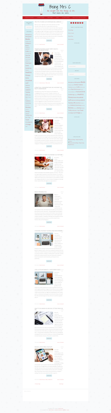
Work (49, 82)
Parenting (78, 105)
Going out (75, 94)
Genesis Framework (58, 409)
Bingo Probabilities (41, 192)
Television (82, 108)
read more (49, 40)
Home (74, 97)
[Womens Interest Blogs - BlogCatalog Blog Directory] (77, 144)
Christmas (70, 87)
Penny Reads (70, 39)
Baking (69, 82)
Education (78, 89)
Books (83, 82)
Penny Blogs (70, 30)
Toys (78, 110)
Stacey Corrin (60, 408)
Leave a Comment (60, 44)
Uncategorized (72, 113)
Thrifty (46, 82)
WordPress (64, 409)
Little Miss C (78, 103)
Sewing (79, 108)
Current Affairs (27, 53)
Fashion (72, 91)
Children (72, 84)
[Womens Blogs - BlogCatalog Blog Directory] (77, 141)
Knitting (78, 100)
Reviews (70, 108)
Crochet (81, 87)
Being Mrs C (55, 9)
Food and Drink (80, 92)
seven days (75, 108)
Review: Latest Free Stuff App (43, 347)
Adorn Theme (51, 409)
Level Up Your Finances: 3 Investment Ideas (47, 269)
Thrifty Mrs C (50, 379)
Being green (78, 82)
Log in (68, 409)
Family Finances (42, 44)
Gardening (71, 94)
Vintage (78, 113)
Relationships (83, 105)
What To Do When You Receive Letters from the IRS (49, 309)
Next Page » (61, 383)
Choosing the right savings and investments (48, 231)
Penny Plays (70, 36)
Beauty (73, 82)
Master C (30, 97)
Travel (81, 110)
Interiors (73, 100)
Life (74, 103)
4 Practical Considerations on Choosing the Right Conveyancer (48, 88)
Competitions (74, 87)
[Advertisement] (77, 52)
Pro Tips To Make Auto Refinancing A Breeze (48, 22)
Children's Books (78, 85)
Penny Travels (71, 33)
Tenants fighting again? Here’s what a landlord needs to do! (46, 49)
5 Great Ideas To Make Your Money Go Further (48, 155)
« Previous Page (37, 383)
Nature (69, 105)
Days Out (73, 89)
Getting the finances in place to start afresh (49, 117)
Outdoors (72, 105)
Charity (69, 84)
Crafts (78, 87)
